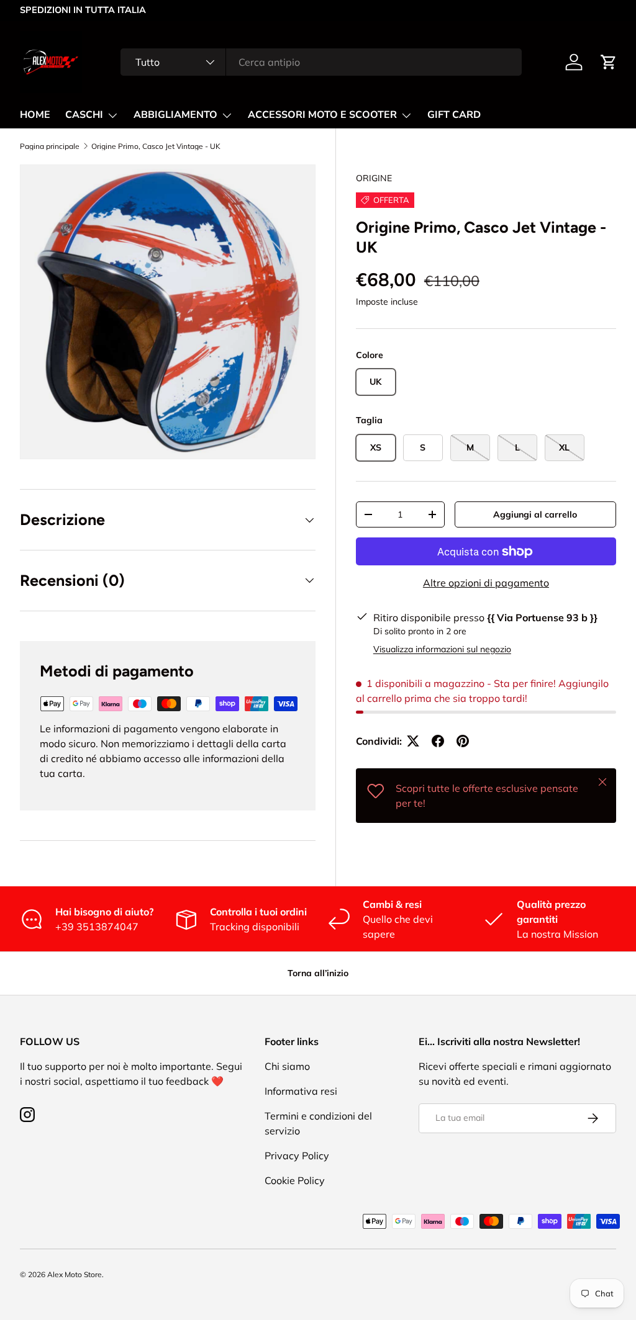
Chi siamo (287, 1066)
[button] (608, 62)
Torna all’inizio (318, 973)
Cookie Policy (295, 1180)
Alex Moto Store (74, 1274)
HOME (35, 115)
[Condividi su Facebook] (437, 741)
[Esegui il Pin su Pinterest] (462, 741)
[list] (167, 312)
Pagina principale (50, 146)
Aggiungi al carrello (535, 514)
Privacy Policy (297, 1155)
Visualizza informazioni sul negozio (442, 649)
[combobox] (321, 62)
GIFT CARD (454, 115)
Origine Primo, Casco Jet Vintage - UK (155, 146)
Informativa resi (301, 1091)
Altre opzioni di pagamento (486, 583)
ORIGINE (374, 178)
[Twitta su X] (413, 741)
